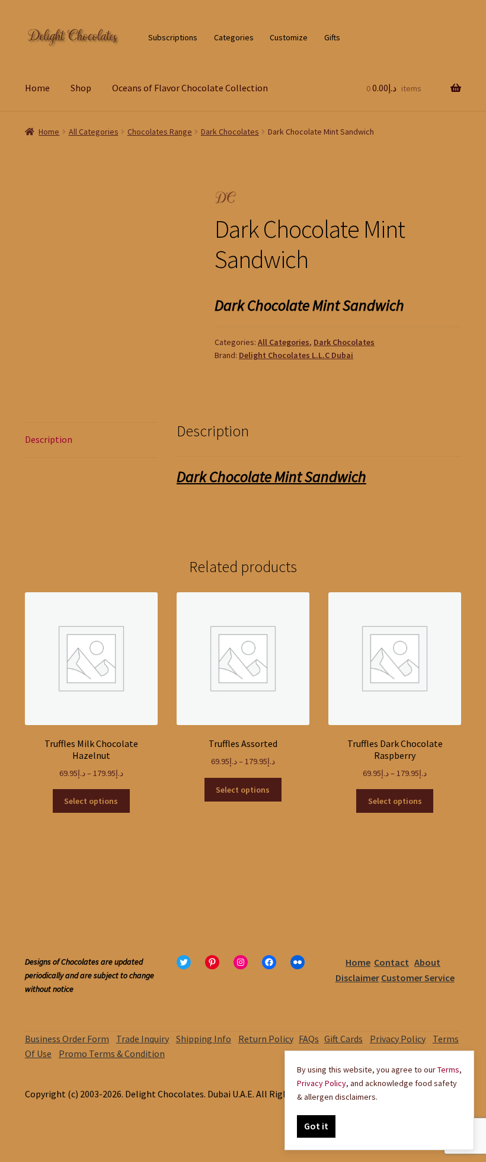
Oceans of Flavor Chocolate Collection (190, 88)
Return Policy (265, 1039)
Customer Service (418, 978)
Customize (289, 37)
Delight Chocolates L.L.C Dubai (296, 355)
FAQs (309, 1039)
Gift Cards (343, 1039)
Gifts (332, 37)
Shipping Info (203, 1039)
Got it (316, 1126)
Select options (91, 801)
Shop (81, 88)
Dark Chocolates (230, 131)
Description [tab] (48, 439)
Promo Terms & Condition (112, 1053)
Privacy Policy (398, 1039)
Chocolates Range (159, 131)
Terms (448, 1069)
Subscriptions (172, 37)
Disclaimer (357, 978)
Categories (234, 37)
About (427, 962)
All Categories (94, 131)
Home (37, 88)
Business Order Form (67, 1039)
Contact (391, 962)
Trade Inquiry (142, 1039)
